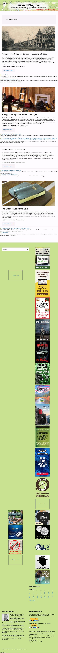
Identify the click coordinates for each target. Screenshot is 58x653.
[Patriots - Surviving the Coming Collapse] (42, 330)
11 (52, 593)
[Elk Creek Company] (42, 487)
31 (48, 597)
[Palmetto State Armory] (42, 462)
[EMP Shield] (15, 532)
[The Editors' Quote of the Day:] (28, 193)
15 (41, 594)
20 (33, 596)
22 (41, 596)
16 (44, 594)
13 (33, 594)
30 (44, 597)
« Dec (30, 600)
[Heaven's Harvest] (42, 308)
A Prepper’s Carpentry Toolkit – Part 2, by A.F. (21, 115)
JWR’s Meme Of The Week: (14, 149)
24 (48, 596)
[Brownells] (42, 283)
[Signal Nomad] (42, 414)
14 (37, 594)
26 (29, 597)
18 (52, 594)
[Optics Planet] (42, 547)
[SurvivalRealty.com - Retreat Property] (42, 258)
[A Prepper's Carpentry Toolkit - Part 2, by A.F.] (28, 99)
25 (52, 596)
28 (37, 597)
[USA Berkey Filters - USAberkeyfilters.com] (15, 517)
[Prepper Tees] (42, 517)
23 (44, 596)
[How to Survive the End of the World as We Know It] (42, 436)
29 (41, 597)
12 (29, 594)
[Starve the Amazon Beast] (15, 547)
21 (37, 596)
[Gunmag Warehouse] (42, 352)
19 (29, 596)
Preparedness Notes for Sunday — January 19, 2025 (24, 54)
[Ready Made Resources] (42, 373)
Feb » (33, 600)
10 (48, 593)
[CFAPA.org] (42, 562)
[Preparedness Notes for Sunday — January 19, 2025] (28, 38)
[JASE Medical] (42, 577)
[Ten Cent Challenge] (42, 532)
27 (33, 597)
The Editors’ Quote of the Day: (15, 209)
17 (48, 594)
